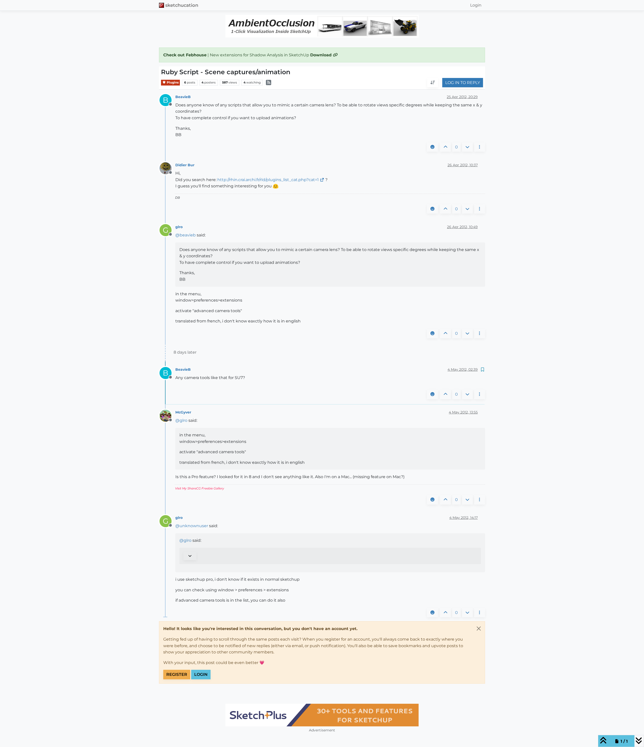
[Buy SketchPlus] (322, 715)
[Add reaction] (432, 147)
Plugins (172, 82)
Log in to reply (462, 82)
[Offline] (167, 168)
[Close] (479, 628)
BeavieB (183, 97)
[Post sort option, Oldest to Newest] (432, 83)
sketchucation (181, 5)
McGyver (183, 412)
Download (321, 55)
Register (176, 674)
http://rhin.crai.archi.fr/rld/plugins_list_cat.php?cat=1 (268, 179)
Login (201, 674)
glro (179, 227)
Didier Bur (184, 165)
